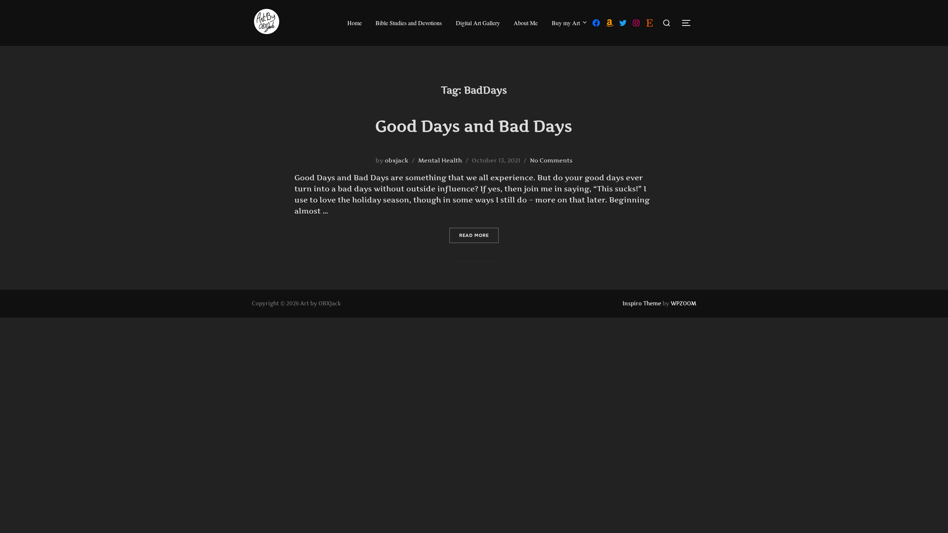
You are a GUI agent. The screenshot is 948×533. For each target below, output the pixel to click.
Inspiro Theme (641, 303)
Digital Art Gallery (478, 23)
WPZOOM (683, 303)
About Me (526, 23)
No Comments (551, 160)
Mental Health (440, 160)
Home (354, 23)
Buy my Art (566, 23)
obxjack (396, 160)
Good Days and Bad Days (473, 126)
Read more (479, 235)
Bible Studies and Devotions (408, 23)
